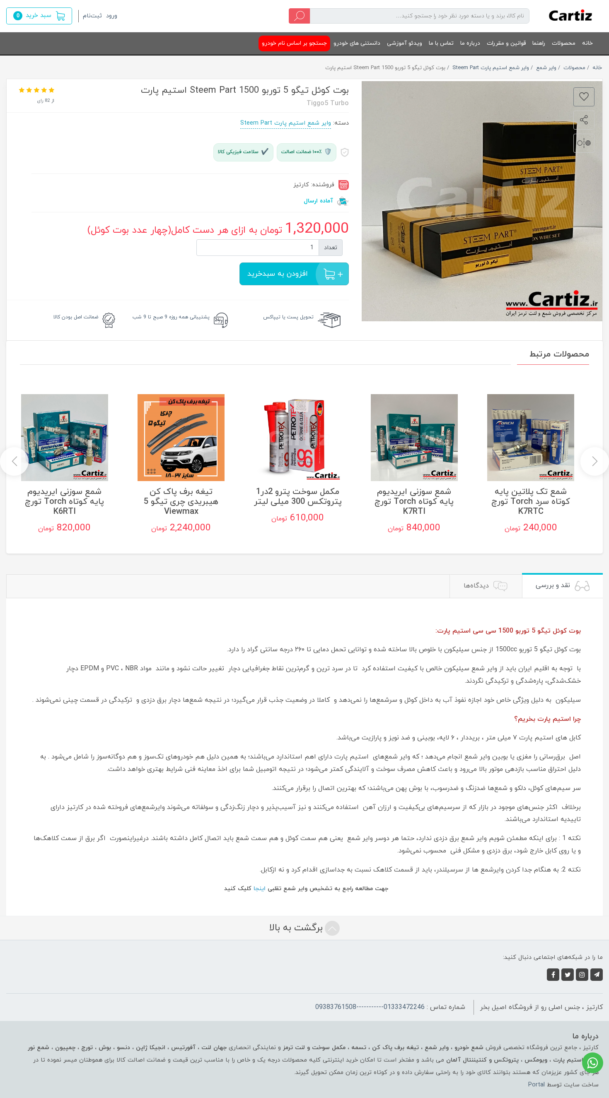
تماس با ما (441, 43)
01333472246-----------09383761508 (370, 1007)
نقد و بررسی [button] (554, 585)
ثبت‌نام (92, 16)
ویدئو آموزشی (404, 43)
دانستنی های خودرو (357, 43)
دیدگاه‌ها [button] (477, 585)
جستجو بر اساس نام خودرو (294, 43)
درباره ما (470, 43)
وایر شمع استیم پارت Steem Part (285, 123)
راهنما (538, 43)
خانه (587, 43)
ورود (111, 16)
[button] (39, 15)
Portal (536, 1085)
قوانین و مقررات (506, 43)
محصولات (563, 43)
